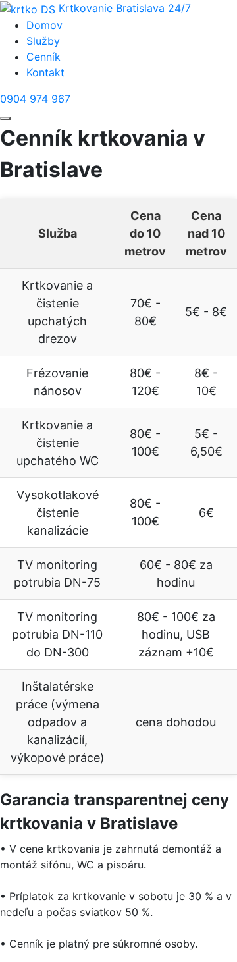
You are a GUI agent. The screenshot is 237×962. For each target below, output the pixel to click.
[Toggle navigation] (5, 118)
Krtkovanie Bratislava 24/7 (125, 7)
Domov (44, 25)
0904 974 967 (35, 98)
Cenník (43, 56)
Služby (43, 40)
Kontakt (45, 72)
